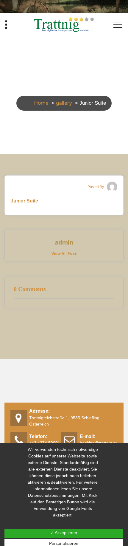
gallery (64, 102)
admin (64, 242)
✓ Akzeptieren (63, 532)
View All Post (64, 253)
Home (41, 102)
